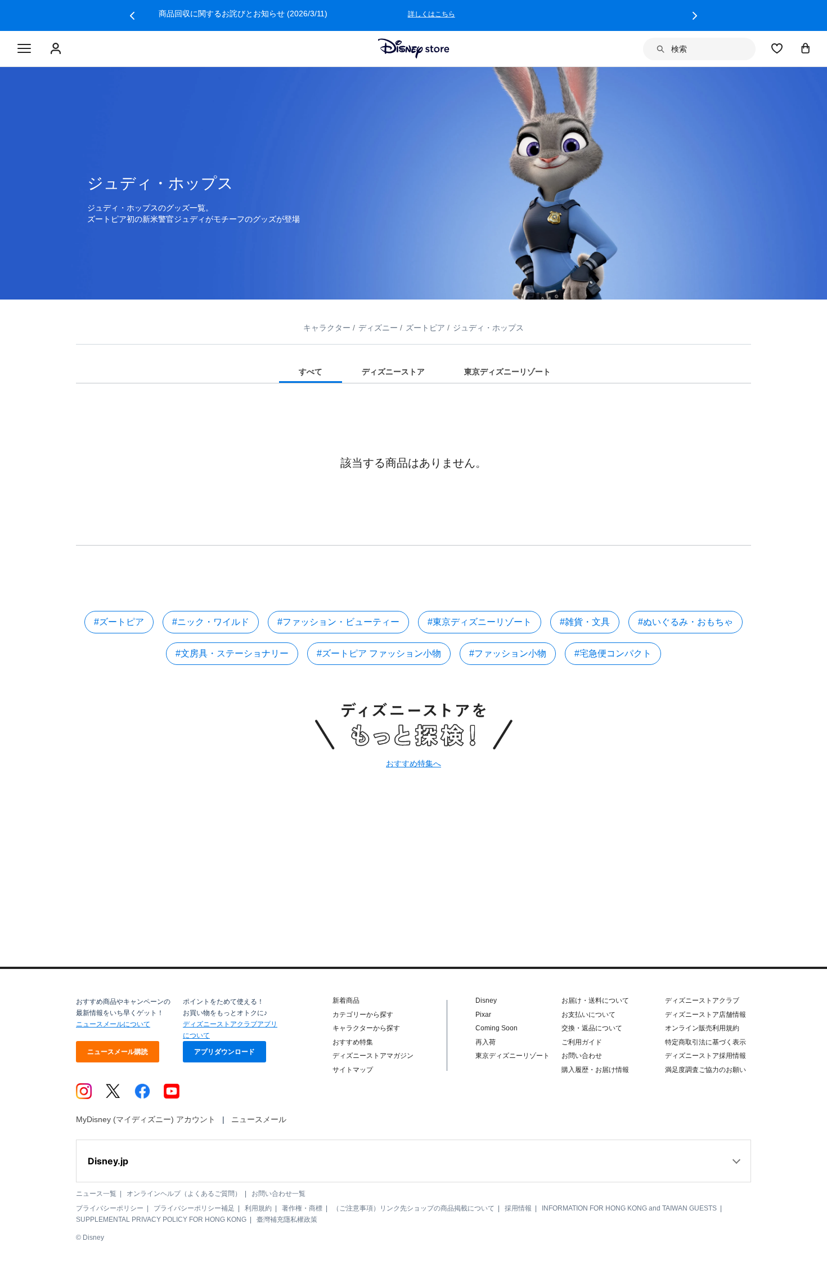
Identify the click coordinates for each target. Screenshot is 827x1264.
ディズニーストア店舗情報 (705, 1015)
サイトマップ (352, 1070)
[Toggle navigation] (24, 49)
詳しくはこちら (602, 14)
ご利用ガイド (581, 1042)
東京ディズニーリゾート (512, 1056)
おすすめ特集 (352, 1042)
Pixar (483, 1015)
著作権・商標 (302, 1208)
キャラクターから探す (366, 1028)
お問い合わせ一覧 (278, 1194)
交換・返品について (591, 1028)
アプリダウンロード (224, 1052)
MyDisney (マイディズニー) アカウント (145, 1119)
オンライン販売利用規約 (702, 1028)
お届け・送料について (595, 1000)
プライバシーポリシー (109, 1208)
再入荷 (485, 1042)
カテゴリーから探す (362, 1015)
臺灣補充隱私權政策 (287, 1219)
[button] (132, 15)
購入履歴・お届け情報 (595, 1070)
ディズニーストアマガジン (373, 1056)
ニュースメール (258, 1119)
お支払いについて (588, 1015)
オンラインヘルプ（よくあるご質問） (184, 1194)
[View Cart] (805, 48)
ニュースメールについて (113, 1024)
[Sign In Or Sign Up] (57, 49)
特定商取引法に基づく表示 (705, 1042)
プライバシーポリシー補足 (194, 1208)
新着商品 (345, 1000)
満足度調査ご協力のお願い (705, 1070)
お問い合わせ (581, 1056)
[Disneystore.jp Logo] (414, 48)
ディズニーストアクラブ (702, 1000)
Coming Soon (496, 1028)
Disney (486, 1000)
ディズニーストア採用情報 (705, 1056)
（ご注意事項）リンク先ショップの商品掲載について (413, 1208)
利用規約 (258, 1208)
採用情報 (518, 1208)
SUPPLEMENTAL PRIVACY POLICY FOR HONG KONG (161, 1219)
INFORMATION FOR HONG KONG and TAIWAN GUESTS (629, 1208)
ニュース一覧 (96, 1194)
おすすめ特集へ (413, 763)
